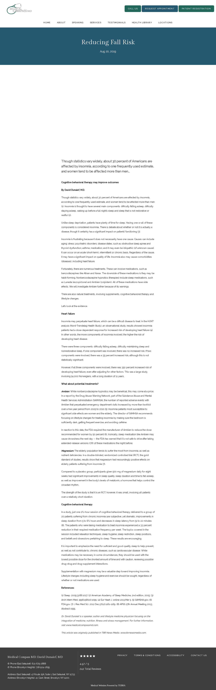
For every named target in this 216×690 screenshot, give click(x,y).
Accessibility (176, 655)
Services (95, 22)
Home (46, 22)
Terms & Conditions (147, 655)
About (61, 22)
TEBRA (121, 685)
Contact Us (199, 655)
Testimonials (117, 22)
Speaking (77, 22)
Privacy (122, 655)
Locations (165, 22)
